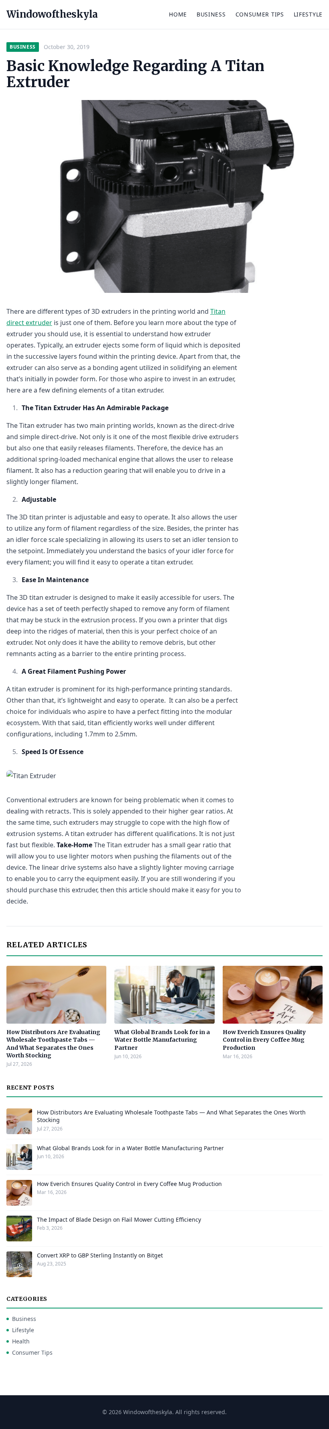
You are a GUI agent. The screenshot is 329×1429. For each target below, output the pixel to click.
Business (211, 14)
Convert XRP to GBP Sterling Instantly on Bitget (100, 1255)
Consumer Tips (260, 14)
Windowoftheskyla (51, 14)
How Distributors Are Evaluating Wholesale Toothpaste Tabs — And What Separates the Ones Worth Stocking (53, 1043)
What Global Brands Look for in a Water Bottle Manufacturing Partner (162, 1039)
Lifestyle (308, 14)
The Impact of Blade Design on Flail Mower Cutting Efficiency (119, 1219)
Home (178, 14)
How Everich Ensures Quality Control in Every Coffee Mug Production (264, 1039)
